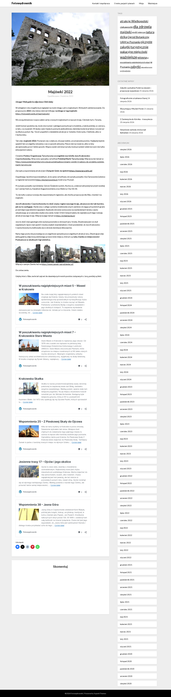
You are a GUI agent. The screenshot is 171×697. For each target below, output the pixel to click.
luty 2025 (124, 283)
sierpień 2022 (126, 505)
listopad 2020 (126, 661)
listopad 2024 (126, 305)
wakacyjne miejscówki (133, 51)
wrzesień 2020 (126, 676)
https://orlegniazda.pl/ (65, 216)
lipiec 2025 (124, 246)
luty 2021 (124, 639)
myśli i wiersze (138, 32)
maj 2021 (124, 617)
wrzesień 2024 (126, 320)
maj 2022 (124, 528)
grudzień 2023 (126, 387)
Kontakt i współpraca (101, 3)
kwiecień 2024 (126, 357)
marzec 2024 (125, 364)
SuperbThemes (100, 693)
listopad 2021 (126, 572)
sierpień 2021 (126, 594)
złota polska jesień (146, 67)
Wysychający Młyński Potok (132, 109)
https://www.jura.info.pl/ (80, 171)
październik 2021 (127, 580)
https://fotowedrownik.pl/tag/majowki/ (33, 114)
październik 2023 (127, 402)
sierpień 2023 (126, 416)
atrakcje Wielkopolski (134, 21)
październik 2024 (127, 313)
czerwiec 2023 (126, 431)
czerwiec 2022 (126, 520)
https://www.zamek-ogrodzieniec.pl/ (57, 264)
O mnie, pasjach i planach (124, 3)
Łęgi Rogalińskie (125, 71)
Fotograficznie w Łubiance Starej (133, 98)
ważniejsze (128, 57)
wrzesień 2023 (126, 409)
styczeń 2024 (125, 379)
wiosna (142, 57)
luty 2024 (124, 372)
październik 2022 (127, 491)
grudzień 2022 (126, 476)
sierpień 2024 (126, 327)
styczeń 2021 (125, 646)
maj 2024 (124, 350)
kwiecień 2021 (126, 624)
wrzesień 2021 (126, 587)
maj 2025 (124, 261)
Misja (141, 3)
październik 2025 (127, 224)
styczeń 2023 (125, 468)
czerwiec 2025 (126, 253)
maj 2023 (124, 439)
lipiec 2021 (124, 602)
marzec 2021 (125, 632)
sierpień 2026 (126, 149)
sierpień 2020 (126, 683)
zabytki (135, 66)
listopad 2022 (126, 483)
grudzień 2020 (126, 654)
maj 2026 (124, 172)
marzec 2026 (125, 186)
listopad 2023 (126, 394)
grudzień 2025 (126, 209)
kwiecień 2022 (126, 535)
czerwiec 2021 (126, 609)
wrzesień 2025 (126, 231)
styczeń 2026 (125, 201)
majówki (126, 32)
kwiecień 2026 (126, 179)
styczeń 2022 (125, 557)
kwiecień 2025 (126, 268)
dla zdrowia (142, 26)
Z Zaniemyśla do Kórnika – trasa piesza (136, 119)
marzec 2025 (125, 275)
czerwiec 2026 (126, 164)
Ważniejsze (152, 3)
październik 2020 (127, 669)
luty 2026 (124, 194)
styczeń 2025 (125, 290)
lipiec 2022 (124, 513)
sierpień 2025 (126, 238)
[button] (28, 253)
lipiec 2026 (124, 157)
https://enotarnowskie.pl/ (47, 180)
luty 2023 (124, 461)
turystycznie (139, 47)
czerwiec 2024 (126, 342)
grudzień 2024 (126, 298)
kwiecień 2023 (126, 446)
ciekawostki (126, 27)
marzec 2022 (125, 542)
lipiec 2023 (124, 424)
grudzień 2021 (126, 565)
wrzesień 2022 (126, 498)
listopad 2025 (126, 216)
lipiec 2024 (124, 335)
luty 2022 (124, 550)
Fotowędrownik (22, 3)
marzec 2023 (125, 454)
